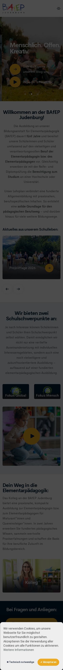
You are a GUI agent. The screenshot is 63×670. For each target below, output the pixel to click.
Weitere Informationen (18, 650)
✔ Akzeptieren (48, 662)
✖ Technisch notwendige (20, 662)
